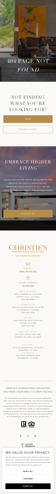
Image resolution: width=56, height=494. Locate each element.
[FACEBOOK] (20, 436)
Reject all (28, 471)
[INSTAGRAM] (28, 436)
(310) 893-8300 (28, 299)
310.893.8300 (28, 286)
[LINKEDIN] (35, 436)
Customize (28, 479)
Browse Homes (28, 129)
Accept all (28, 486)
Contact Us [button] (28, 214)
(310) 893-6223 (28, 313)
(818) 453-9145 (28, 326)
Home (28, 119)
